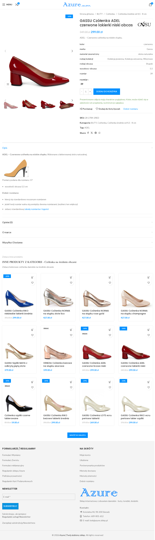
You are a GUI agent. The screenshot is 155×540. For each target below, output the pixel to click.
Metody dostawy (88, 470)
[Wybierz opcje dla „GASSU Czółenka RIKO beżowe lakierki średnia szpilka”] (71, 382)
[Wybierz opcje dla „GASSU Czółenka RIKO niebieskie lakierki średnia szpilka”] (32, 277)
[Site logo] (77, 4)
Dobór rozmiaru (87, 481)
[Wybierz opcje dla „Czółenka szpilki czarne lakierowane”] (32, 382)
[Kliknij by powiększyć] (8, 84)
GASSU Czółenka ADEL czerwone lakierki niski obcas (133, 365)
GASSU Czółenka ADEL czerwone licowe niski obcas (94, 365)
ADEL (87, 127)
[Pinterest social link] (96, 133)
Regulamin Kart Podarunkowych (17, 481)
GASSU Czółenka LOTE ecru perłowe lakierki (97, 417)
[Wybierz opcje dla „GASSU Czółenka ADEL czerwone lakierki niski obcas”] (148, 329)
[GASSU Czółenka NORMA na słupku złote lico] (58, 290)
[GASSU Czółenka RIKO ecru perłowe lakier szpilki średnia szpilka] (136, 395)
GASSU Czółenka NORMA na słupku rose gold (95, 312)
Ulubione (84, 460)
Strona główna (87, 14)
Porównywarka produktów (92, 465)
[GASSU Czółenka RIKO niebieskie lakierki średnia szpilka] (19, 290)
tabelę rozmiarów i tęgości (37, 209)
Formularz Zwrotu (10, 460)
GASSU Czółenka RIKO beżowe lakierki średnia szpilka (56, 418)
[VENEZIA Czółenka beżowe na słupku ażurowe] (58, 343)
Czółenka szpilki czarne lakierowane (17, 417)
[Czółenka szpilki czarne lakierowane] (19, 395)
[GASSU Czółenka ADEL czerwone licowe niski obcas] (97, 343)
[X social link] (92, 133)
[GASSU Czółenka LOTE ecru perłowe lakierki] (97, 395)
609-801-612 (97, 516)
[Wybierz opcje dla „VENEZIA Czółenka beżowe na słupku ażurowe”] (71, 329)
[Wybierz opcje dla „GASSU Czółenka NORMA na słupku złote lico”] (71, 277)
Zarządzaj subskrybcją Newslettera (18, 523)
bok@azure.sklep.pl (99, 520)
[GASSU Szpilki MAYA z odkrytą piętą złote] (19, 343)
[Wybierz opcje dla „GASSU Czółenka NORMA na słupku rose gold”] (109, 277)
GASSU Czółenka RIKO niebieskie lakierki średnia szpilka (18, 313)
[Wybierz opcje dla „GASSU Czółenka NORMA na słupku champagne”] (148, 277)
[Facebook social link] (88, 133)
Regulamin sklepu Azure (13, 470)
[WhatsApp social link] (99, 133)
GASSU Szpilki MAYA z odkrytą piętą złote (16, 364)
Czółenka (110, 14)
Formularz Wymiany (11, 455)
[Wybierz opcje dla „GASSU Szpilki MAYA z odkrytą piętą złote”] (32, 329)
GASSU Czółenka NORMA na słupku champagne (134, 312)
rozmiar (84, 79)
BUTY (100, 14)
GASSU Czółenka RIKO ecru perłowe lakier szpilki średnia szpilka (135, 418)
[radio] (82, 83)
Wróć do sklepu (77, 435)
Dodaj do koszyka (106, 91)
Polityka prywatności (12, 476)
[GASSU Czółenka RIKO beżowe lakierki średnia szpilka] (58, 395)
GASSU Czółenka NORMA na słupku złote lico (56, 312)
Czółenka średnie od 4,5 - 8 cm (132, 14)
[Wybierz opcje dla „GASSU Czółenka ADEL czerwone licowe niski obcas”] (109, 329)
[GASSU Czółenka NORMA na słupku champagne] (136, 290)
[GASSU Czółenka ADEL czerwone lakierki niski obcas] (136, 343)
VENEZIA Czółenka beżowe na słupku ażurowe (57, 364)
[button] (5, 51)
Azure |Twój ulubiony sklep (72, 535)
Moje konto (85, 455)
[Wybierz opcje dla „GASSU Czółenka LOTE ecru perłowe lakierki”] (109, 382)
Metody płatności (88, 476)
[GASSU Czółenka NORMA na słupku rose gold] (97, 290)
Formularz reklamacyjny (13, 465)
